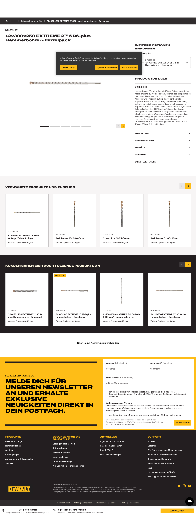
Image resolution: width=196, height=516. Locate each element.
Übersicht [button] (141, 87)
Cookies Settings (68, 68)
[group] (26, 511)
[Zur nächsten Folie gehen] (123, 126)
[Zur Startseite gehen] (19, 489)
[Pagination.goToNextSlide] (188, 264)
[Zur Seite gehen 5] (86, 126)
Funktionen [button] (142, 133)
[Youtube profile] (189, 486)
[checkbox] (107, 394)
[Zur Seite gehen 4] (75, 126)
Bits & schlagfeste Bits (31, 21)
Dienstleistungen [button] (145, 161)
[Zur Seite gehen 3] (65, 126)
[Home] (6, 21)
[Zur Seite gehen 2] (55, 126)
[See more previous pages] (15, 21)
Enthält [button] (140, 147)
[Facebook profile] (179, 486)
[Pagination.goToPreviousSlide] (182, 264)
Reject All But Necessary (107, 68)
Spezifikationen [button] (144, 140)
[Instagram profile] (184, 486)
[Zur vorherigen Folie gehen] (118, 126)
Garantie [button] (140, 154)
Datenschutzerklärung (114, 422)
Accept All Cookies (129, 68)
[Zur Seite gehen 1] (44, 126)
